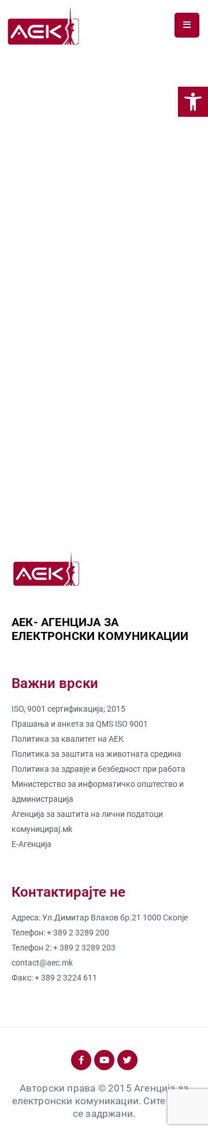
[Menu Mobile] (186, 25)
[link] (193, 102)
